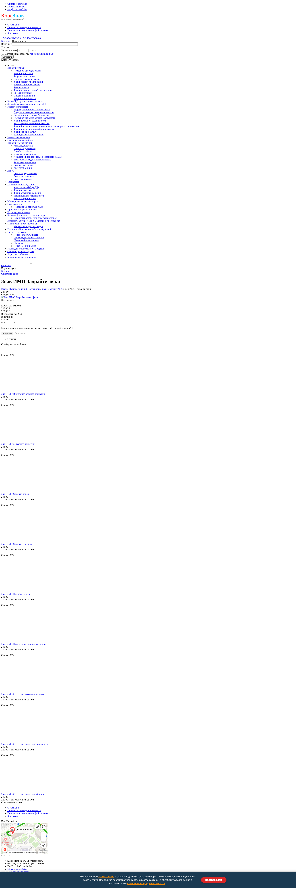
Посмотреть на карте (18, 872)
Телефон (5, 47)
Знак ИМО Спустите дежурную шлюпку (22, 694)
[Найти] (31, 263)
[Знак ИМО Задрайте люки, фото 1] (20, 297)
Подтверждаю (213, 880)
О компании (13, 807)
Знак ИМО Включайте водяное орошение (23, 394)
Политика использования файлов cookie (28, 813)
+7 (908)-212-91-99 (11, 38)
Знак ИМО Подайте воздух (15, 594)
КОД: (4, 305)
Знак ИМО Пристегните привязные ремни (23, 644)
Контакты (6, 41)
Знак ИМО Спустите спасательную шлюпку (24, 744)
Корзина (5, 271)
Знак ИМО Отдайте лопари (15, 494)
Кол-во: (5, 319)
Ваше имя (6, 44)
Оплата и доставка (17, 3)
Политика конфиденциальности (24, 810)
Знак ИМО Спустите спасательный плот (22, 794)
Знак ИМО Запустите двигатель (18, 444)
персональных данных (41, 53)
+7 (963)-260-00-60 (31, 38)
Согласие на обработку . (29, 53)
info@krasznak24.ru (17, 9)
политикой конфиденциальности (146, 883)
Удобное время (9, 50)
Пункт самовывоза (17, 6)
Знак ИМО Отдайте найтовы (16, 544)
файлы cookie (106, 876)
